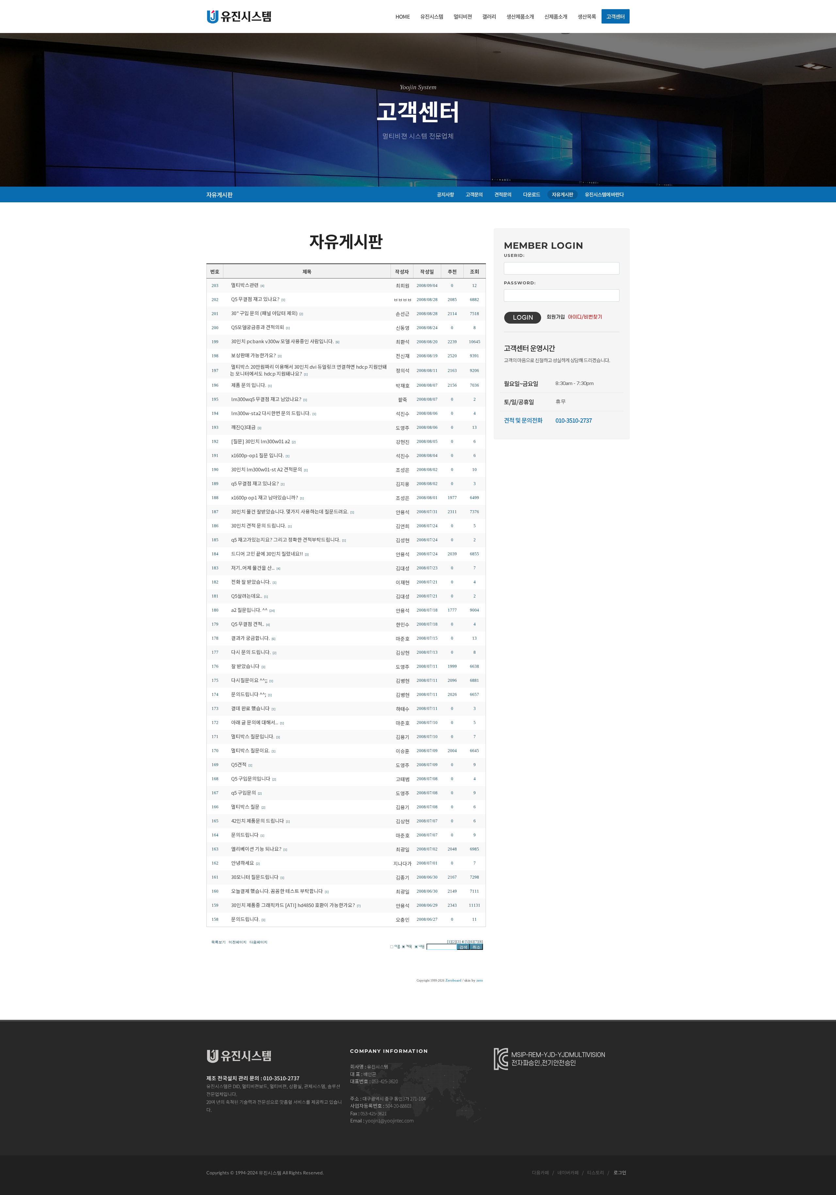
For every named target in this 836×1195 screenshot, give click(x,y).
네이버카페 (568, 1172)
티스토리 (595, 1172)
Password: (520, 282)
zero (479, 980)
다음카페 (540, 1172)
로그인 (620, 1172)
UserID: (514, 255)
